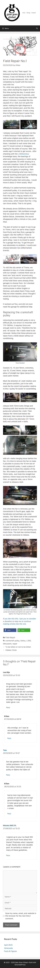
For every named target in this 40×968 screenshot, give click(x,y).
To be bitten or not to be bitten (18, 647)
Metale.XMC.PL (9, 825)
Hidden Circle (11, 650)
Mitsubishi (7, 644)
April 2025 (8, 945)
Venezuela (8, 948)
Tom (5, 750)
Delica (22, 641)
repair (15, 644)
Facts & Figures (10, 951)
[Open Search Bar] (37, 28)
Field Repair (10, 637)
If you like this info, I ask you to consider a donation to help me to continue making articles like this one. (19, 621)
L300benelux (23, 154)
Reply (8, 707)
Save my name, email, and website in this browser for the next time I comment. (20, 916)
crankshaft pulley (12, 641)
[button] (10, 630)
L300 (28, 641)
